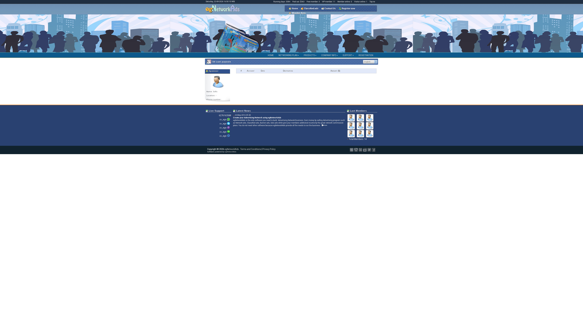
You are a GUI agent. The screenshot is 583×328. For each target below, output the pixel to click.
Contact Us (330, 8)
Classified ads (311, 8)
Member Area (298, 13)
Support (347, 55)
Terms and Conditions (250, 149)
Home (295, 8)
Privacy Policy (269, 149)
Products (309, 55)
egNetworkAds (232, 149)
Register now (348, 8)
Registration (366, 55)
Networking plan (288, 55)
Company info (328, 55)
